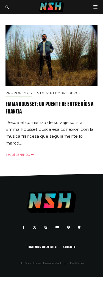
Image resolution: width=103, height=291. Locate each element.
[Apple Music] (79, 227)
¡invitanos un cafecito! (42, 246)
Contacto (69, 246)
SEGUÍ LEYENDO (18, 155)
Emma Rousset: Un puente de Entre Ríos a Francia (49, 108)
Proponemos (18, 93)
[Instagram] (45, 227)
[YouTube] (57, 227)
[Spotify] (68, 227)
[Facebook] (24, 227)
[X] (34, 227)
